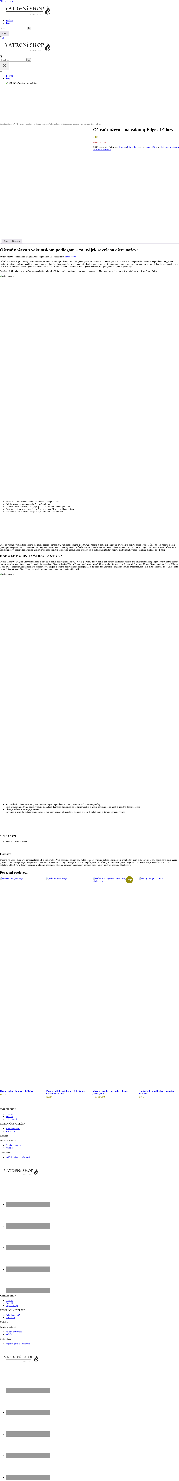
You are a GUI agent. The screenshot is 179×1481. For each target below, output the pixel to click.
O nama (9, 1114)
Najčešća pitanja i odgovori (18, 1157)
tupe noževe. (70, 257)
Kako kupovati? (13, 1128)
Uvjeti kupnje (12, 1119)
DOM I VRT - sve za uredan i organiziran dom (27, 124)
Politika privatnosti (14, 1145)
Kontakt (9, 1116)
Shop (4, 33)
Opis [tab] (6, 241)
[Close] (4, 66)
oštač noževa (165, 147)
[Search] (29, 28)
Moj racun (10, 1131)
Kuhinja (52, 124)
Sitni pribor (61, 124)
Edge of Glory (152, 147)
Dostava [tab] (16, 241)
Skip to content (6, 1)
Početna (9, 20)
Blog (8, 23)
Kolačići (9, 1148)
